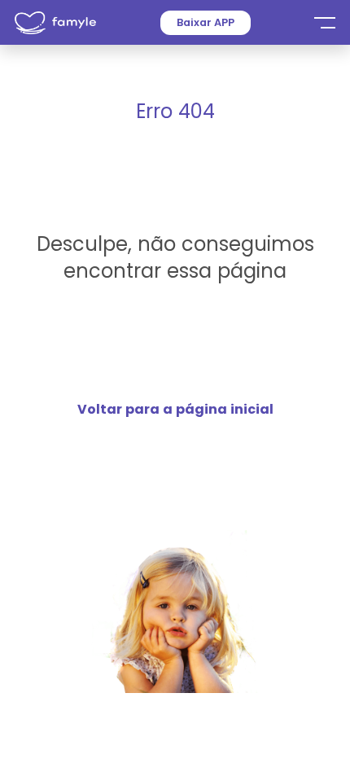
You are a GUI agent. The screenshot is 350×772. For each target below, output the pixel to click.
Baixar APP (205, 22)
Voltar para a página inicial (175, 409)
